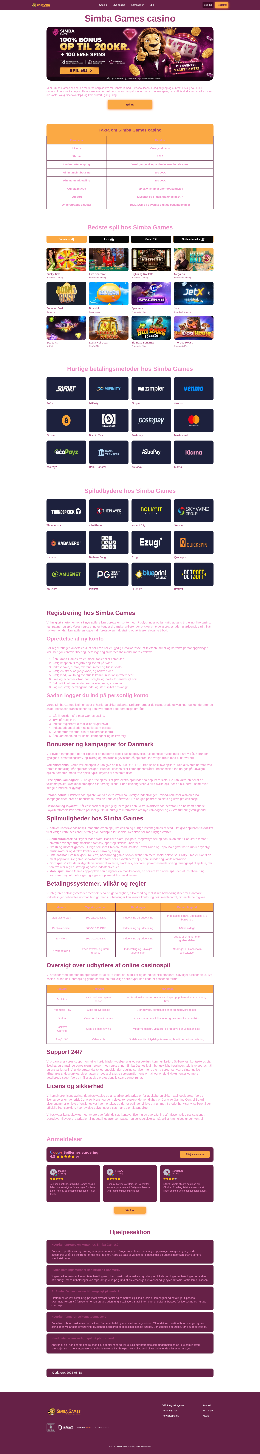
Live (106, 239)
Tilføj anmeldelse (195, 1154)
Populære (64, 239)
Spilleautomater (191, 239)
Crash (148, 239)
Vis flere (130, 1210)
